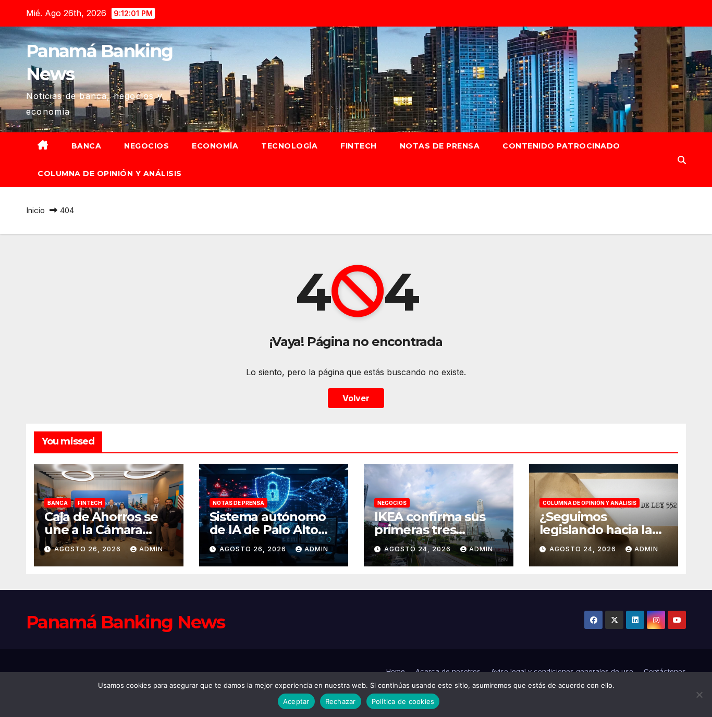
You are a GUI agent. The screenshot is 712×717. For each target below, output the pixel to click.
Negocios (146, 146)
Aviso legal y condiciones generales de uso (562, 671)
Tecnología (289, 146)
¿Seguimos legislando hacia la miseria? (595, 529)
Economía (215, 146)
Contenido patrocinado (561, 146)
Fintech (358, 146)
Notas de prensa (440, 146)
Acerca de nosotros (448, 671)
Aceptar (296, 701)
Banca (86, 146)
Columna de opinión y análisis (110, 173)
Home (395, 671)
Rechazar (340, 701)
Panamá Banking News (125, 622)
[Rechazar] (699, 694)
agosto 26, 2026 (88, 549)
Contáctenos (665, 671)
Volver (356, 398)
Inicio (35, 210)
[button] (682, 160)
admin (151, 549)
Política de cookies (403, 701)
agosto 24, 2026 (418, 549)
